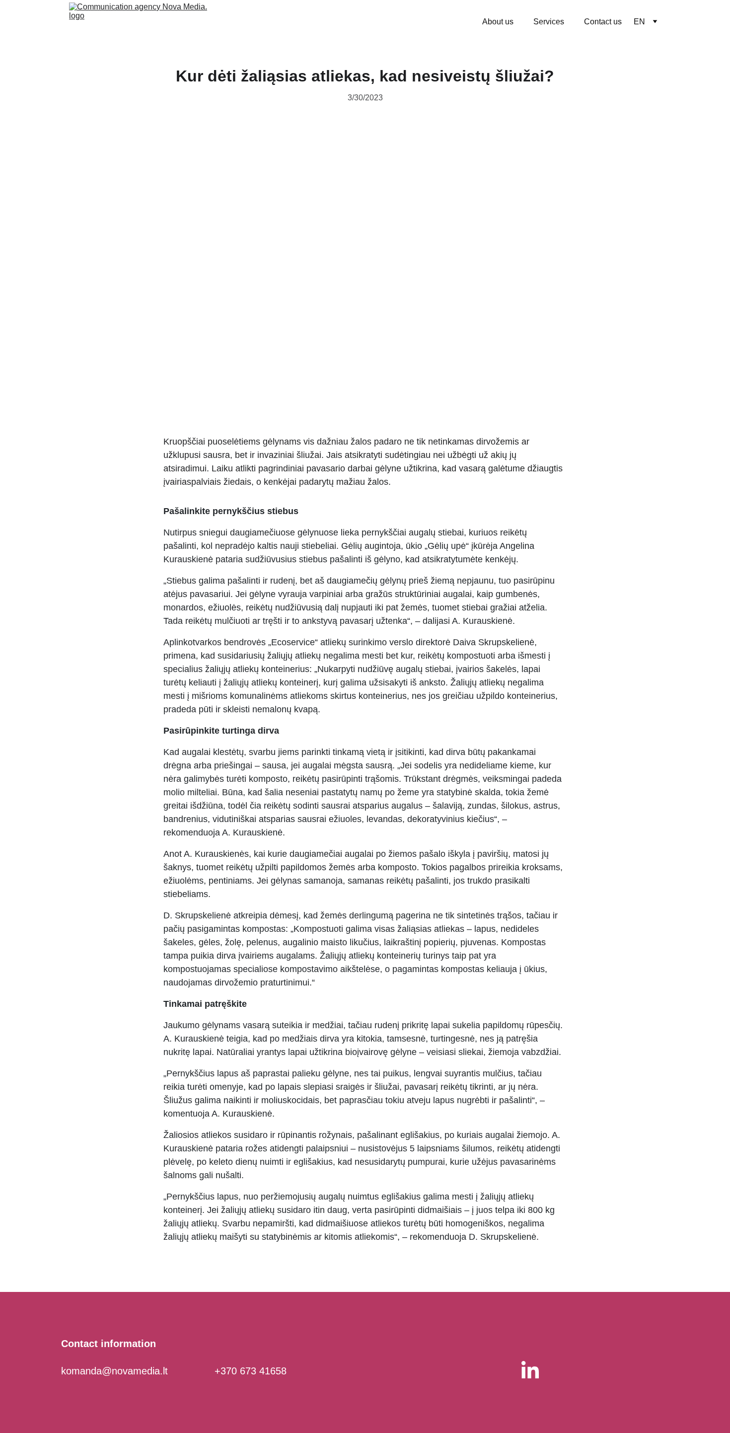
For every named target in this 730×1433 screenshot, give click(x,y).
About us (497, 21)
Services (548, 21)
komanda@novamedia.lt (114, 1370)
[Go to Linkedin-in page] (530, 1369)
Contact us (603, 21)
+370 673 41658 (251, 1370)
